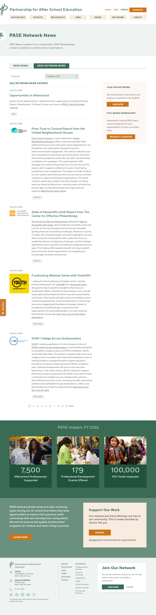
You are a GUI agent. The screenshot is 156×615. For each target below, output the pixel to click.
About (138, 17)
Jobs (78, 17)
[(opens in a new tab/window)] (11, 594)
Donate (138, 10)
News (98, 17)
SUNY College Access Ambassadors (56, 338)
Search (124, 10)
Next (71, 406)
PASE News (20, 66)
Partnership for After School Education (46, 10)
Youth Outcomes (82, 584)
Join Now (117, 104)
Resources (58, 17)
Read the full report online (53, 191)
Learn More (20, 537)
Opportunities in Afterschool (29, 95)
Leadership (80, 578)
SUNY (34, 344)
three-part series (79, 285)
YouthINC (61, 285)
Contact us (94, 540)
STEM (77, 581)
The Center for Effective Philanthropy (50, 222)
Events (38, 17)
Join (115, 10)
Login (108, 10)
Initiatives (18, 17)
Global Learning (81, 588)
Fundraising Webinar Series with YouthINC (61, 275)
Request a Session (121, 137)
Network (118, 17)
